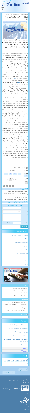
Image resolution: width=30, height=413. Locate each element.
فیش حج (26, 260)
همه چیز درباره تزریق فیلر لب (22, 345)
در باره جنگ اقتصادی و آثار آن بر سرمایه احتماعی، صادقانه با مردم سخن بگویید (15, 194)
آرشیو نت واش (26, 409)
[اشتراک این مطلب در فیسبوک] (12, 186)
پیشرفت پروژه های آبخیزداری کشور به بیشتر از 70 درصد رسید (16, 197)
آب (19, 174)
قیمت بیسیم (25, 264)
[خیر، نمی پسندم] (26, 182)
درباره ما (27, 405)
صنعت (15, 78)
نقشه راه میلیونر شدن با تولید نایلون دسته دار (20, 288)
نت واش (25, 3)
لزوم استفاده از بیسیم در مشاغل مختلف (20, 336)
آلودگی (12, 360)
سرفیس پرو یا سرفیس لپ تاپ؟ (21, 332)
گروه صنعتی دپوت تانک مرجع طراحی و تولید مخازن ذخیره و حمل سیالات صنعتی (15, 340)
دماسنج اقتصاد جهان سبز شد (22, 293)
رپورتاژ (16, 360)
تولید (15, 174)
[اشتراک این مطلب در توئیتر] (9, 186)
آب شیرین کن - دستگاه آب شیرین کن (20, 235)
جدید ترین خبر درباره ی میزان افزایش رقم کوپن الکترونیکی (17, 191)
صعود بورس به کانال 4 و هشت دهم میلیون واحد (19, 295)
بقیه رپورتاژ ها (25, 348)
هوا (27, 363)
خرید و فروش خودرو (24, 250)
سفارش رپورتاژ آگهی (24, 351)
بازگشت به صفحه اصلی (8, 373)
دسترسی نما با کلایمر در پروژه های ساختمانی (20, 290)
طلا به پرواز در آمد (24, 308)
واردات (26, 136)
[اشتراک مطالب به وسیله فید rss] (3, 186)
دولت (21, 55)
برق (5, 360)
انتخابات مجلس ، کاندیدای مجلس (21, 242)
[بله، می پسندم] (10, 179)
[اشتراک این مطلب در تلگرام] (6, 186)
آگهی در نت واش (26, 407)
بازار (21, 360)
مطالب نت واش (22, 370)
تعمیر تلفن (26, 246)
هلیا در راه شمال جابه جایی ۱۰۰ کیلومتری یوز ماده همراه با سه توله (16, 199)
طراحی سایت (25, 257)
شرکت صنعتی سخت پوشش (22, 253)
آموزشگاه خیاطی (24, 239)
